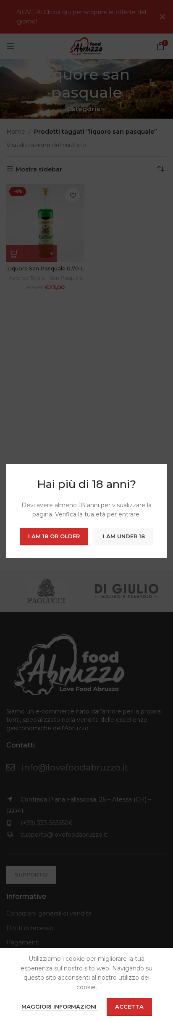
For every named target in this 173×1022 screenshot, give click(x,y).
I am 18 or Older (54, 536)
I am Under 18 (124, 536)
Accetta (129, 1006)
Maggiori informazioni (59, 1006)
